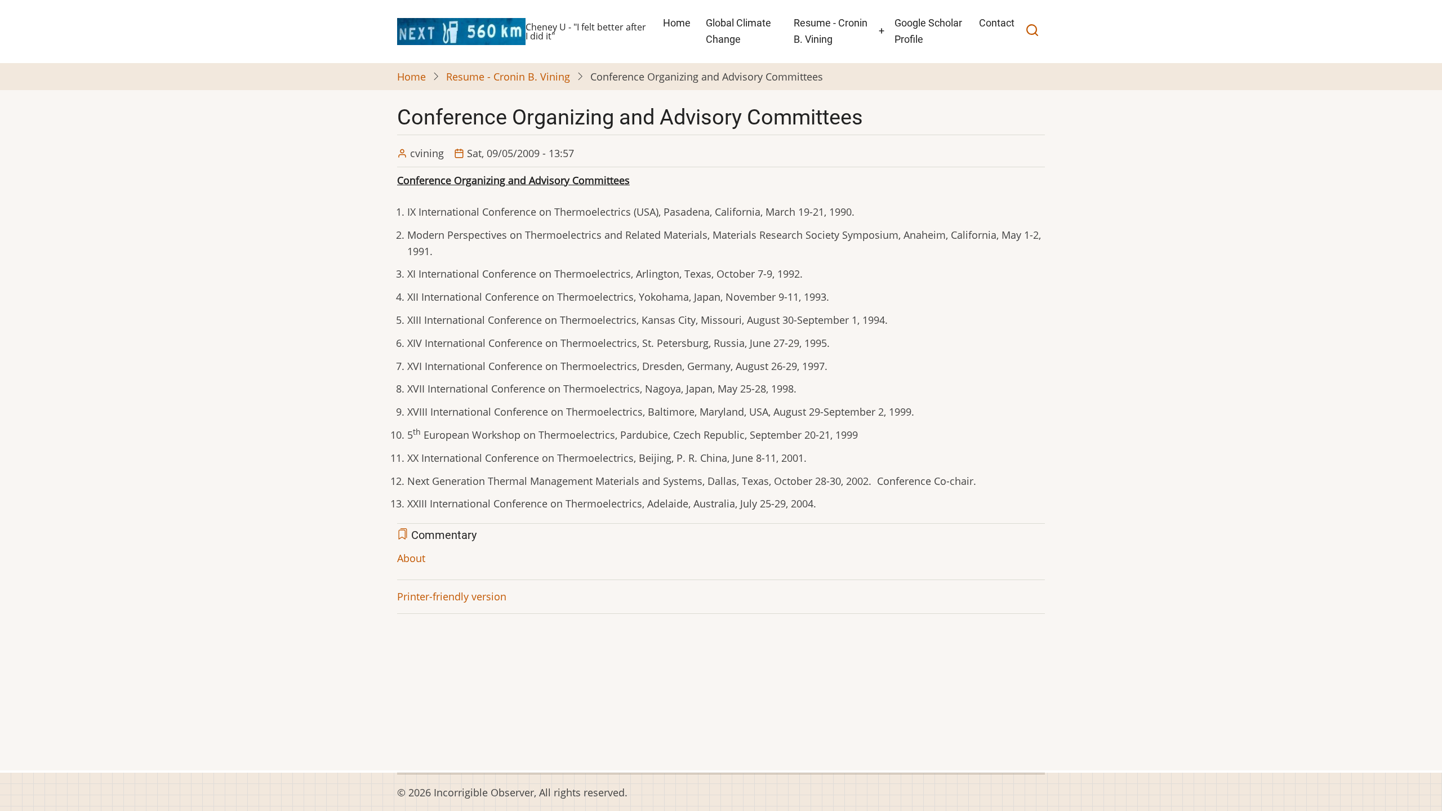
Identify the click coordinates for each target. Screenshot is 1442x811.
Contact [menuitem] (996, 23)
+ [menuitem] (881, 31)
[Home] (461, 30)
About (411, 558)
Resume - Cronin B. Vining (508, 76)
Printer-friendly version (451, 596)
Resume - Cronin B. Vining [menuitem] (830, 31)
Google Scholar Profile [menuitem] (928, 31)
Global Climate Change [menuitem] (738, 31)
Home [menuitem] (677, 23)
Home (411, 76)
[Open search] (1032, 31)
